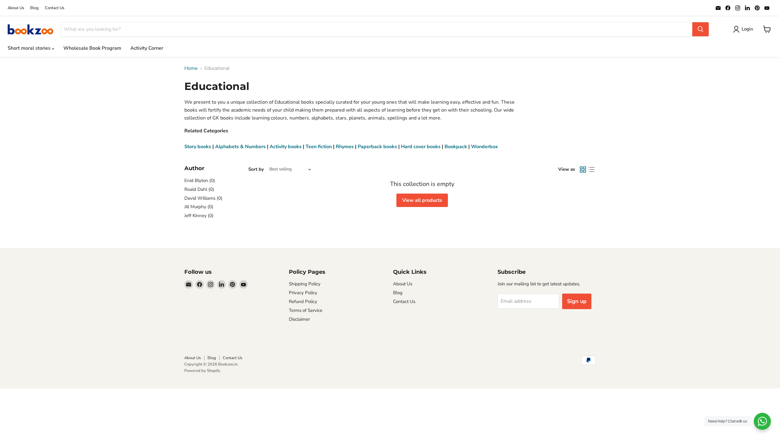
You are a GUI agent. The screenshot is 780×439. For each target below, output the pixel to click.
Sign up (577, 301)
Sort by (256, 169)
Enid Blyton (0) (199, 180)
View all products (422, 200)
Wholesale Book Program (92, 48)
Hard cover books (421, 146)
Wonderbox (484, 146)
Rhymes (345, 146)
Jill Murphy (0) (198, 207)
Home (191, 68)
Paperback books (377, 146)
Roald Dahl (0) (199, 189)
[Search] (700, 29)
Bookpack (456, 146)
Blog (34, 8)
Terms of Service (305, 310)
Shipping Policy (305, 284)
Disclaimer (299, 319)
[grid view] (583, 169)
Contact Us (54, 8)
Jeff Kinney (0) (199, 215)
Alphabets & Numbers (240, 146)
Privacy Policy (303, 293)
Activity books (286, 146)
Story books (197, 146)
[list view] (591, 169)
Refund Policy (303, 301)
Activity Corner (146, 48)
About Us (16, 8)
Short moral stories (30, 48)
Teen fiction (319, 146)
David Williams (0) (203, 198)
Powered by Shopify (202, 370)
